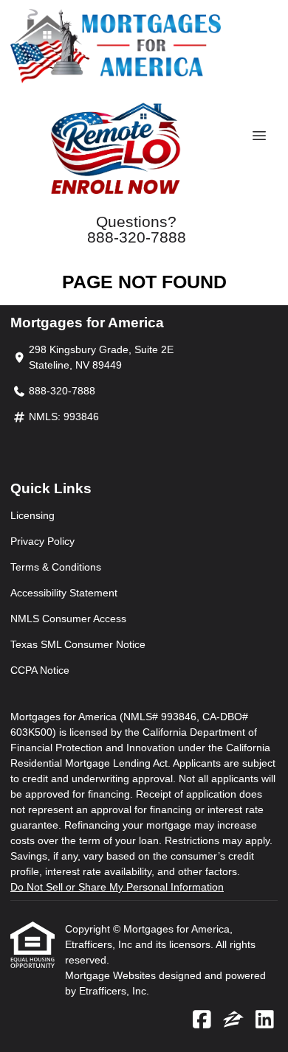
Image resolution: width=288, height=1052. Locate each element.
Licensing (32, 515)
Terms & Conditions (55, 567)
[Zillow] (233, 1020)
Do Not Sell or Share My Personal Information (117, 887)
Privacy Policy (42, 541)
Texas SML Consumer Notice (77, 644)
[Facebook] (202, 1020)
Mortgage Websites (112, 975)
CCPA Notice (39, 670)
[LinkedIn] (265, 1020)
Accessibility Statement (63, 593)
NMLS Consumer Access (68, 618)
